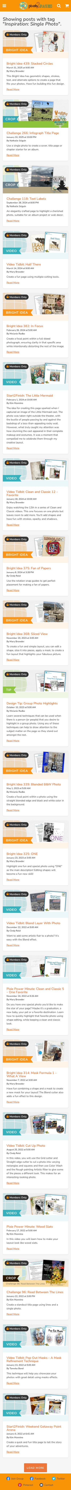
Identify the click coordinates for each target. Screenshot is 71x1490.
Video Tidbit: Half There (24, 264)
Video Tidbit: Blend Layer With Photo (33, 923)
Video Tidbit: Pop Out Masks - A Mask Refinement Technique (34, 1359)
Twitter (61, 1478)
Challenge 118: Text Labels (26, 198)
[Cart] (67, 6)
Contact (48, 1485)
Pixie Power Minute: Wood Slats (30, 1226)
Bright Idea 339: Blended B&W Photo (34, 784)
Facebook (40, 1478)
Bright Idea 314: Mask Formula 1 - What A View (32, 1074)
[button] (35, 1467)
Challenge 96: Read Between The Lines (35, 1292)
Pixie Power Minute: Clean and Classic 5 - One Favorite (35, 990)
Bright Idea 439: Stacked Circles (30, 63)
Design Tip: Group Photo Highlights (32, 703)
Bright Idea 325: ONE (22, 854)
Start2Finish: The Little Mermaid (30, 395)
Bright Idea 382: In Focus (25, 326)
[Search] (59, 6)
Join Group (17, 1478)
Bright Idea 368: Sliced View (27, 634)
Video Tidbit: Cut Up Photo (26, 1145)
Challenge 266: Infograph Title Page (33, 133)
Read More (13, 89)
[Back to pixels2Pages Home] (35, 6)
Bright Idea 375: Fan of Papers (29, 568)
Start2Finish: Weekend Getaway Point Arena (34, 1428)
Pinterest (28, 1485)
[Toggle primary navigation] (4, 6)
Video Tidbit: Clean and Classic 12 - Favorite (32, 493)
